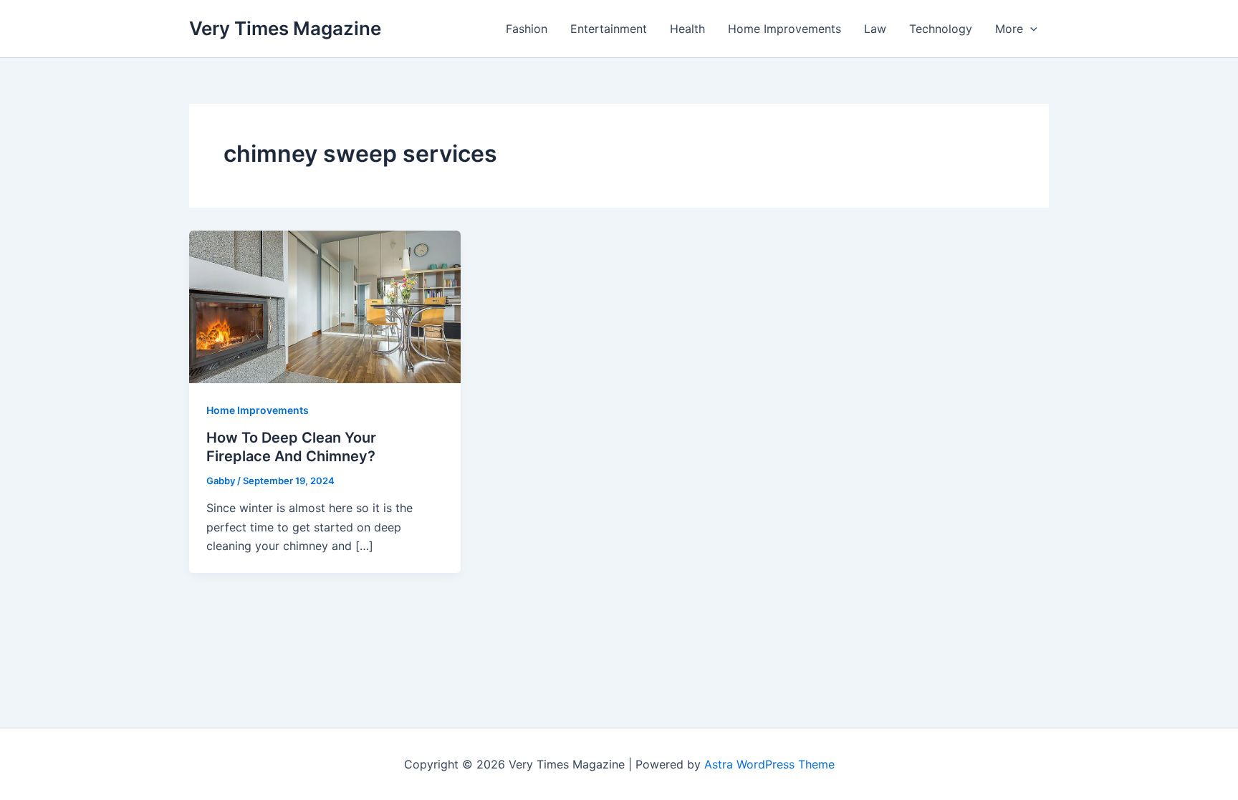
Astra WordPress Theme (769, 764)
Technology (940, 28)
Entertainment (608, 28)
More (1009, 28)
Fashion (526, 28)
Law (875, 28)
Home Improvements (784, 28)
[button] (1030, 28)
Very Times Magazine (285, 28)
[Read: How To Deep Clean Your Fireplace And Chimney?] (325, 306)
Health (687, 28)
